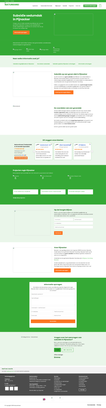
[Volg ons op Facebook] (7, 388)
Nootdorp (90, 258)
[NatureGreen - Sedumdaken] (12, 6)
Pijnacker (56, 260)
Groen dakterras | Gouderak (22, 191)
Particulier (7, 1)
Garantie (57, 379)
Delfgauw (84, 258)
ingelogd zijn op (10, 371)
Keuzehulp (82, 384)
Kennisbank (82, 386)
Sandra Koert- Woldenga (45, 145)
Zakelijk (12, 1)
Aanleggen (82, 379)
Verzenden (53, 321)
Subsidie (65, 6)
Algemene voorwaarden (61, 391)
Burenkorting (58, 383)
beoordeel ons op (20, 158)
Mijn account (58, 386)
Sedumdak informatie (46, 6)
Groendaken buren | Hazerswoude (51, 191)
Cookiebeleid (58, 389)
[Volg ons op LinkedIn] (16, 388)
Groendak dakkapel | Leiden (77, 191)
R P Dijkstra (82, 145)
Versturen (58, 233)
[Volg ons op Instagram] (11, 388)
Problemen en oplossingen (62, 381)
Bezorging (57, 378)
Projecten (71, 6)
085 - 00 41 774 (9, 380)
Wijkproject (58, 6)
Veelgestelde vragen (60, 384)
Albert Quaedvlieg (65, 145)
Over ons (78, 6)
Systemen (35, 6)
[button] (100, 6)
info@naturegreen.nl (10, 385)
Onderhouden (83, 381)
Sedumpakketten (84, 378)
